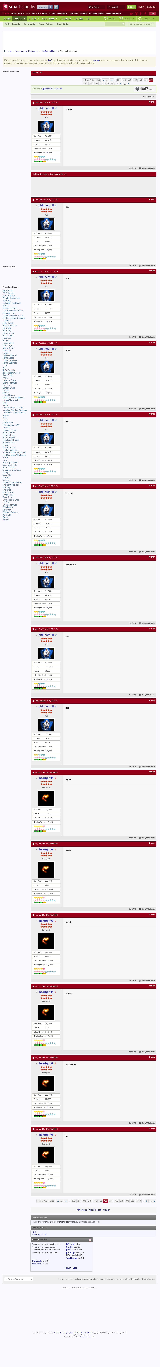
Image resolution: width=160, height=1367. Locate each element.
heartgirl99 (46, 778)
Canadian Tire (9, 313)
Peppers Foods (9, 430)
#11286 (152, 486)
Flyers (52, 13)
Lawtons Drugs (9, 380)
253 (118, 80)
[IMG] (68, 1250)
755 (90, 83)
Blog (7, 18)
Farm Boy (7, 330)
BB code (70, 1244)
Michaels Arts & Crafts (13, 407)
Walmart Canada (10, 512)
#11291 (152, 843)
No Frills (6, 420)
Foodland (7, 338)
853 (107, 83)
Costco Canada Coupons (14, 318)
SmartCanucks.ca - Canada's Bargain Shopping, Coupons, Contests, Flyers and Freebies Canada (104, 1279)
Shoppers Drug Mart (12, 470)
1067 (146, 89)
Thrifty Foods (9, 495)
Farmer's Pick (9, 333)
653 (124, 80)
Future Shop (8, 343)
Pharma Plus (8, 435)
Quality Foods (9, 447)
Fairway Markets (10, 325)
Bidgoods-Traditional (12, 303)
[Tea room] (131, 13)
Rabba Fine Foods (11, 450)
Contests (73, 13)
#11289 (152, 700)
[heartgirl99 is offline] (46, 798)
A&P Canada (8, 293)
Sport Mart (7, 475)
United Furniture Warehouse (10, 506)
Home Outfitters (10, 363)
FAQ (7, 24)
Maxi (5, 403)
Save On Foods (10, 465)
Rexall (5, 457)
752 (146, 80)
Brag (112, 18)
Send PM (132, 168)
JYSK (5, 378)
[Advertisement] (89, 186)
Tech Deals (31, 13)
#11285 (152, 414)
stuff (34, 1232)
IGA (4, 368)
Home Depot (8, 358)
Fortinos (6, 340)
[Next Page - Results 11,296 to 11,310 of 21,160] (120, 83)
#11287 (152, 557)
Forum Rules (71, 1268)
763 (96, 83)
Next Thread (102, 1210)
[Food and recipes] (141, 13)
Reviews (93, 13)
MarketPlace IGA (10, 400)
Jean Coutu (8, 375)
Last (125, 84)
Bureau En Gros (10, 308)
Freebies (62, 13)
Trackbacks (71, 1258)
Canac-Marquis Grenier (13, 310)
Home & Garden (113, 13)
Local (129, 18)
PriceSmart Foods (11, 440)
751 (140, 80)
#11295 (152, 1129)
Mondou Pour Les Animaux (15, 410)
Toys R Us (7, 497)
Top (88, 18)
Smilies (69, 1247)
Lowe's (6, 393)
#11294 (152, 1057)
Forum (19, 18)
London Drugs (9, 388)
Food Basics (8, 335)
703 (129, 80)
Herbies (6, 353)
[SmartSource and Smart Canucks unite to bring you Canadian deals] (15, 273)
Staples (6, 477)
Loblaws (6, 385)
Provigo (6, 445)
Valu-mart (7, 510)
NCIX (5, 417)
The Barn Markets (11, 485)
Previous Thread (86, 1210)
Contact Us (63, 1279)
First (107, 81)
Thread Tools (147, 97)
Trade (149, 18)
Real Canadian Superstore (14, 452)
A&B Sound (8, 290)
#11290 (152, 772)
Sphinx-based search (87, 1337)
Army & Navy (9, 295)
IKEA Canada (9, 370)
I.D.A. (5, 365)
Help (141, 7)
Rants (101, 13)
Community (29, 24)
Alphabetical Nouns (51, 88)
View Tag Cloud (39, 1234)
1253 (113, 83)
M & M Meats (9, 395)
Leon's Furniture (10, 383)
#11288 (152, 629)
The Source (8, 492)
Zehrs (5, 517)
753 (151, 80)
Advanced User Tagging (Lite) (63, 1333)
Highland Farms (10, 355)
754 (85, 83)
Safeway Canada (10, 462)
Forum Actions (46, 24)
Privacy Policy (146, 1279)
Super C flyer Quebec (12, 482)
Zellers (6, 520)
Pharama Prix (9, 432)
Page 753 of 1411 (92, 80)
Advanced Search (143, 24)
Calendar (16, 24)
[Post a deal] (152, 13)
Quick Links (62, 24)
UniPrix (6, 502)
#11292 (152, 915)
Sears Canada (9, 467)
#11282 (152, 199)
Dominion (7, 320)
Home (14, 13)
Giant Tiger (8, 345)
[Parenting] (145, 13)
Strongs (6, 480)
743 (135, 80)
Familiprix (7, 328)
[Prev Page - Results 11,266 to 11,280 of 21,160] (112, 80)
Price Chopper (9, 437)
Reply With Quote (148, 168)
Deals (21, 13)
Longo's (6, 390)
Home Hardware (10, 360)
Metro (5, 405)
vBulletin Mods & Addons (83, 1333)
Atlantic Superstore (11, 298)
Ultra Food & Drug (11, 500)
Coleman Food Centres (13, 315)
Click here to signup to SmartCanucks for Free (50, 174)
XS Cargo (7, 515)
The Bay (6, 487)
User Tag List (37, 73)
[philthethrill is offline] (46, 126)
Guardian (7, 350)
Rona (5, 460)
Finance (83, 13)
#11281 (152, 102)
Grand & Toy (8, 348)
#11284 (152, 343)
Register (151, 7)
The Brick (7, 490)
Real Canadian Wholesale (14, 455)
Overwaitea (8, 422)
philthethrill (46, 108)
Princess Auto (9, 442)
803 (101, 83)
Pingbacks (37, 1261)
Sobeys (6, 472)
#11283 (152, 271)
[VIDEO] (70, 1252)
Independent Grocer (11, 373)
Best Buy (7, 300)
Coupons (42, 13)
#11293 (152, 986)
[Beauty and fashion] (136, 13)
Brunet (6, 305)
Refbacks (36, 1264)
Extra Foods (8, 323)
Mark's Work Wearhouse (13, 398)
